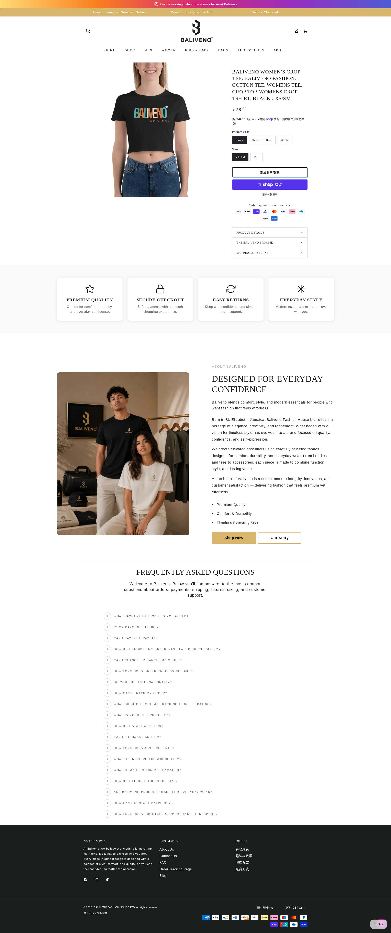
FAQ (162, 862)
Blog (163, 875)
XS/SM (240, 157)
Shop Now (233, 538)
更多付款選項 (270, 194)
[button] (87, 30)
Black (239, 140)
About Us (166, 849)
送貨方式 (242, 869)
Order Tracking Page (175, 869)
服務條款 (242, 862)
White (285, 140)
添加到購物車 (270, 172)
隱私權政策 (244, 856)
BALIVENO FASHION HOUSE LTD (114, 907)
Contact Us (168, 856)
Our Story (280, 538)
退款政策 (242, 849)
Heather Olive (262, 140)
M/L (256, 157)
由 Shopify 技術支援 (95, 913)
